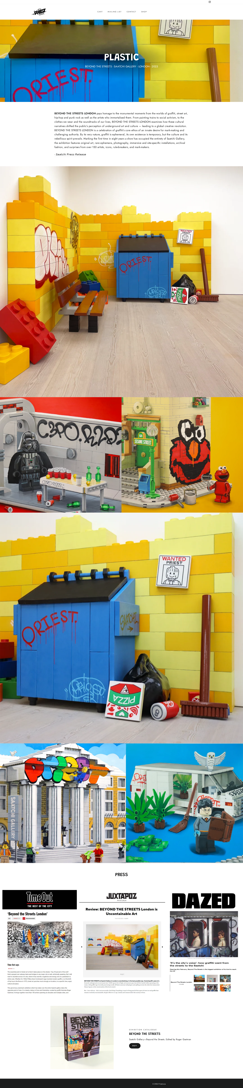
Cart (100, 12)
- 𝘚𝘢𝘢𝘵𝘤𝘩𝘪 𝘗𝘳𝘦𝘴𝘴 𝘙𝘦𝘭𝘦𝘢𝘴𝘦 (70, 154)
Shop (144, 12)
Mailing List (115, 12)
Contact (131, 12)
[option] (121, 61)
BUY (135, 1045)
